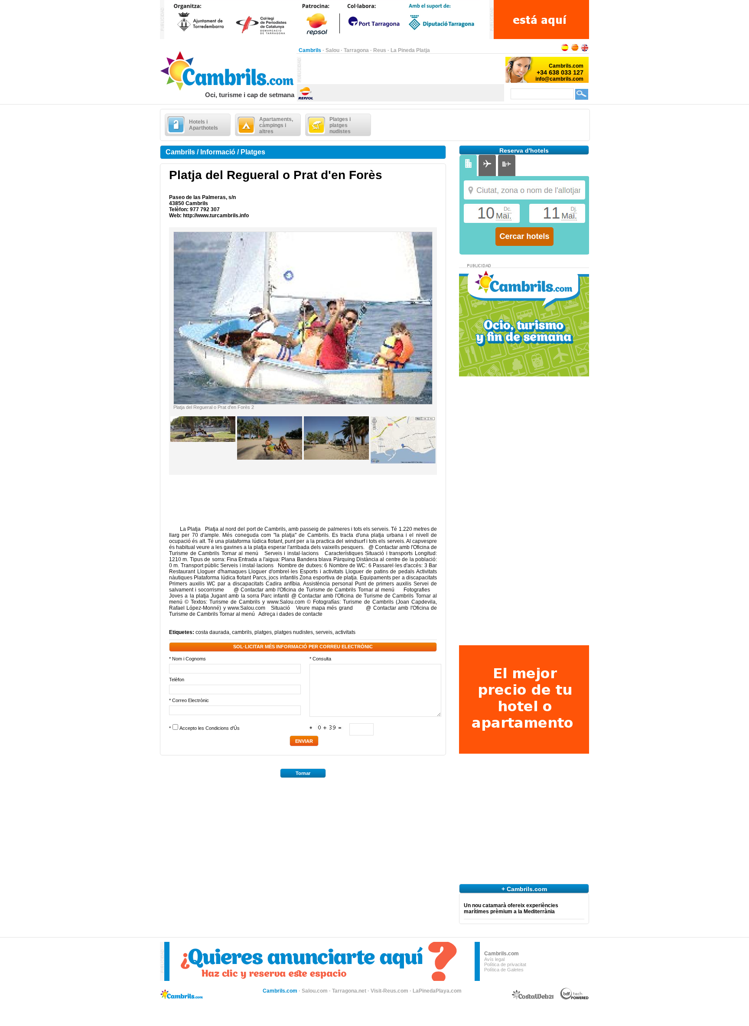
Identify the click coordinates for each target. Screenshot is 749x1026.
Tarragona (356, 50)
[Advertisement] (402, 70)
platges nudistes (293, 632)
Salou (332, 50)
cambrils (242, 632)
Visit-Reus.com (389, 991)
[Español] (564, 50)
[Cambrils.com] (228, 89)
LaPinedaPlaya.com (437, 991)
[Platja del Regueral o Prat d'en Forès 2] (303, 402)
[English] (584, 50)
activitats (345, 632)
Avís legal (494, 959)
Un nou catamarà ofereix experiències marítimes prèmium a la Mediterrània (511, 908)
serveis (324, 632)
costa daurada (212, 632)
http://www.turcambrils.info (216, 215)
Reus (379, 50)
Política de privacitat (505, 964)
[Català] (574, 50)
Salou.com (315, 991)
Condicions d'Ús (222, 728)
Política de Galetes (504, 969)
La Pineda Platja (410, 50)
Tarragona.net (349, 991)
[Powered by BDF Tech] (574, 998)
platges (263, 632)
